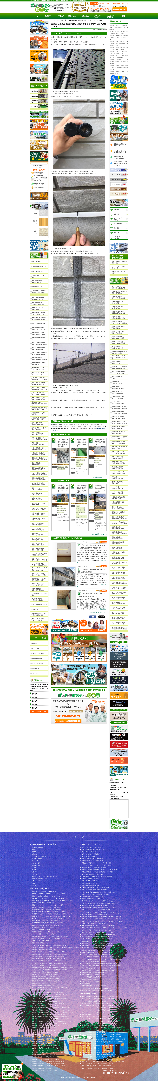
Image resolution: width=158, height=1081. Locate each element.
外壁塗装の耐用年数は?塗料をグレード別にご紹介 (39, 328)
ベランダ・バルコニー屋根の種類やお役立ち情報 (39, 554)
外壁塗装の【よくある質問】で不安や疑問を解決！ (45, 891)
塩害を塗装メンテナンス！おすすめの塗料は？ (39, 584)
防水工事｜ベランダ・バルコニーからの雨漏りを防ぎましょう (98, 901)
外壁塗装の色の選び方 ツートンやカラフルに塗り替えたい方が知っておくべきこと (53, 900)
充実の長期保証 (36, 865)
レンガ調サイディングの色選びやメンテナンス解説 (39, 378)
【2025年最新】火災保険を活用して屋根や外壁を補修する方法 (98, 876)
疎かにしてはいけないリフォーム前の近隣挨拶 (118, 342)
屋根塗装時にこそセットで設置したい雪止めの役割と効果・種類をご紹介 (101, 945)
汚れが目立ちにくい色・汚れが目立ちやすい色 (120, 151)
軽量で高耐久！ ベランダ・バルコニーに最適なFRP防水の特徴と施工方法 (51, 1019)
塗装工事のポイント (37, 271)
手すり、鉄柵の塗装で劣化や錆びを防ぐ (38, 524)
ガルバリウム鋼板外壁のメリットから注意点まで (118, 372)
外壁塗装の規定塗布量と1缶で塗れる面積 (118, 497)
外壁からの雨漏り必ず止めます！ (90, 878)
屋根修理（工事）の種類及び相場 (37, 308)
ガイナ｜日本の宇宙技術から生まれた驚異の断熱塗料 (96, 1025)
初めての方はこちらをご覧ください (91, 847)
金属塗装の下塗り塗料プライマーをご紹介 (118, 397)
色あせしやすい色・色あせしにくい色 (119, 157)
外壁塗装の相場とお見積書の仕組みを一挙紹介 (94, 867)
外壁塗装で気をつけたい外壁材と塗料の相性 (39, 614)
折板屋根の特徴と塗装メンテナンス (37, 498)
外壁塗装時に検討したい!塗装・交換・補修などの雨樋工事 (97, 943)
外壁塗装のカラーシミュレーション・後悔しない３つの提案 (47, 905)
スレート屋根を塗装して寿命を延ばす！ (92, 977)
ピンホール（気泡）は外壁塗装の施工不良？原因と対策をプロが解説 (49, 969)
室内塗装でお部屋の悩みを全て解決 (91, 898)
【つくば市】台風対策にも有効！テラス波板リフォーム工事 (119, 32)
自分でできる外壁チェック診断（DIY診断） (43, 934)
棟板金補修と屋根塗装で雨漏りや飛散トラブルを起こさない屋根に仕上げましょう (53, 1012)
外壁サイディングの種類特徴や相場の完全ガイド (39, 383)
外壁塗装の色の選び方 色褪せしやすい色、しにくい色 (46, 896)
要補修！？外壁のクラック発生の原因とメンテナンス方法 (47, 961)
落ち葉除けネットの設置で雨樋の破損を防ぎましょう (96, 948)
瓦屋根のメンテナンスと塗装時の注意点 (39, 503)
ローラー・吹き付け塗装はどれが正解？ (117, 492)
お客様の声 (60, 16)
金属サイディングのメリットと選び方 (37, 488)
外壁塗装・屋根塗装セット (39, 101)
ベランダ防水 (39, 106)
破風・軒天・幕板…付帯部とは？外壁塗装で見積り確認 (96, 930)
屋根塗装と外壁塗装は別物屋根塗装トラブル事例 (39, 408)
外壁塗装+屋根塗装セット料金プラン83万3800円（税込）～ (97, 863)
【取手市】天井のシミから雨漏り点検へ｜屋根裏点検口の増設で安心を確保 (119, 27)
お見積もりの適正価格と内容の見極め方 (118, 327)
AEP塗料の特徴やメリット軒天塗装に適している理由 (119, 628)
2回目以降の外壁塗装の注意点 (117, 382)
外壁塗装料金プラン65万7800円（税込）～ (93, 858)
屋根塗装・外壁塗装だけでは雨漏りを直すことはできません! (47, 925)
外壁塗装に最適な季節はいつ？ (39, 338)
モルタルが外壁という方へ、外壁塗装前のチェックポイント (97, 1063)
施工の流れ (85, 16)
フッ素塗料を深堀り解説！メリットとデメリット (119, 598)
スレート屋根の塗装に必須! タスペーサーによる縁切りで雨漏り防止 (49, 987)
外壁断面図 (35, 609)
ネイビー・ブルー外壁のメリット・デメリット (118, 567)
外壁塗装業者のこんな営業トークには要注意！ (119, 437)
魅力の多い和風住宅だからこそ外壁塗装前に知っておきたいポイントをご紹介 (102, 921)
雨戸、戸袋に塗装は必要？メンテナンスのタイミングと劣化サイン (99, 968)
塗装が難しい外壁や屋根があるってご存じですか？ (119, 447)
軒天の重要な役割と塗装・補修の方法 (37, 433)
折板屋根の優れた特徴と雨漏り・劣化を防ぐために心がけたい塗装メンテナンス (103, 916)
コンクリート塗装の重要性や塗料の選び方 (38, 544)
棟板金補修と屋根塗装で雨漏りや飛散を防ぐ (39, 549)
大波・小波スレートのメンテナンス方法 (38, 619)
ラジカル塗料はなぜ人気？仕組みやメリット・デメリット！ (47, 1068)
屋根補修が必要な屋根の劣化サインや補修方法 (39, 468)
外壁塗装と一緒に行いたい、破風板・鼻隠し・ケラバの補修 (97, 932)
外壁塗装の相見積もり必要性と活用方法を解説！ (119, 312)
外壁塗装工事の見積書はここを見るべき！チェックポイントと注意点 (100, 869)
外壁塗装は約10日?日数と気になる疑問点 (118, 337)
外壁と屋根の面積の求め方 (39, 604)
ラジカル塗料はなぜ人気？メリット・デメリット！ (119, 623)
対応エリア (35, 872)
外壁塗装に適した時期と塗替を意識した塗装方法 (39, 333)
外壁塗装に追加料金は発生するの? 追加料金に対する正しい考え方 (99, 907)
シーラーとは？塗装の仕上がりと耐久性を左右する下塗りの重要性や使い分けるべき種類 (105, 1057)
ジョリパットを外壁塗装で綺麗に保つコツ (119, 487)
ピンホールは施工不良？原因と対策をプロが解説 (39, 393)
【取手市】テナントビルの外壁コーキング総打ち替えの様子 (119, 52)
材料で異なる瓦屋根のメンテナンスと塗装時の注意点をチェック (99, 925)
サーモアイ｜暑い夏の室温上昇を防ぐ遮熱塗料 (94, 1001)
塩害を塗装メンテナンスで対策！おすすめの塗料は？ (45, 1027)
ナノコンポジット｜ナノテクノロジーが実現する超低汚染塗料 (98, 1016)
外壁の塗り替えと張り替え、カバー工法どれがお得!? (118, 357)
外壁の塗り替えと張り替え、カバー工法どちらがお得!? (46, 938)
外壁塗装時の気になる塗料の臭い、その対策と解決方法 (46, 920)
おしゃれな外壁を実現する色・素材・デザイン (119, 562)
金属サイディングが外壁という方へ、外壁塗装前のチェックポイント (100, 1068)
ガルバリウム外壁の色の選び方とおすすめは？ (44, 949)
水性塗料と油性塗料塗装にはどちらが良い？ (118, 467)
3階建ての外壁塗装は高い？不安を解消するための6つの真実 (47, 922)
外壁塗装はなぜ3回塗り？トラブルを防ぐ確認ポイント (46, 976)
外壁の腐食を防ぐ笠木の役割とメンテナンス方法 (39, 448)
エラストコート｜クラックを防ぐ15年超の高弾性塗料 (96, 1019)
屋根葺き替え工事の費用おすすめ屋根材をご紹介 (39, 313)
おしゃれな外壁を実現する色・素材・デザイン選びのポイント (48, 1048)
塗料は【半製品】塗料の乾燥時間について (39, 589)
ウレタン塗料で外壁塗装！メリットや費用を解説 (39, 348)
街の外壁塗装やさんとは (38, 847)
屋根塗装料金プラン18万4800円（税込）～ (93, 860)
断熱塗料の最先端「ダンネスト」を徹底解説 (119, 532)
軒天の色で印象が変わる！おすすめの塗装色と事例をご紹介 (97, 936)
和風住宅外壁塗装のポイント (117, 477)
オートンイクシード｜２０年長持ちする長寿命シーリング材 (97, 1030)
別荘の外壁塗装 (86, 983)
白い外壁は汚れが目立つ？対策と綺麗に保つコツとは (119, 583)
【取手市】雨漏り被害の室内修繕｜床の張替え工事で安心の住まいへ (119, 37)
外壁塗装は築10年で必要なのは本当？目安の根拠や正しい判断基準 (49, 911)
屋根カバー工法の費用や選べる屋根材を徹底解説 (39, 318)
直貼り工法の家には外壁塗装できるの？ (117, 457)
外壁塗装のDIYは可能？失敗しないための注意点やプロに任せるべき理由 (50, 936)
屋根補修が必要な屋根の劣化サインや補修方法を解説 (96, 950)
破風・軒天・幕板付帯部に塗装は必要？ (38, 423)
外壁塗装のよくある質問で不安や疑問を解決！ (119, 292)
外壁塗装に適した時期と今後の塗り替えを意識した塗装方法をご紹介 (49, 954)
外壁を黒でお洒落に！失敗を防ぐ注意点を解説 (118, 577)
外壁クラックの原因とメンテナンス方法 (38, 373)
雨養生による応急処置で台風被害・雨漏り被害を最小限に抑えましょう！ (51, 1039)
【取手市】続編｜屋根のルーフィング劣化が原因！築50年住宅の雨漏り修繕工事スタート (119, 43)
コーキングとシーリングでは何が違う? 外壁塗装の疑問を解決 (48, 996)
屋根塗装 (39, 96)
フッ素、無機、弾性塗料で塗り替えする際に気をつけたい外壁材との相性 (51, 1007)
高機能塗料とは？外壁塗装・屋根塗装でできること (39, 404)
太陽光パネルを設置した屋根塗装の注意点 (118, 512)
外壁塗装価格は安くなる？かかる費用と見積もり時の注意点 (97, 872)
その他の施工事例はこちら (98, 477)
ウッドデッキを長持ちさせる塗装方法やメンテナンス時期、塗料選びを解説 (101, 959)
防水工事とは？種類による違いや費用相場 (39, 559)
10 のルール (35, 860)
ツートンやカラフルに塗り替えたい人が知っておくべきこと (120, 163)
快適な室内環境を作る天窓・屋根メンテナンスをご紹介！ (97, 939)
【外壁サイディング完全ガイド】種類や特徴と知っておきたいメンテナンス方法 (52, 965)
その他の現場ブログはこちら (98, 612)
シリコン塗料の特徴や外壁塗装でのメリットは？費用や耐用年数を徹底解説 (101, 1032)
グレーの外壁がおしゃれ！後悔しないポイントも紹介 (119, 572)
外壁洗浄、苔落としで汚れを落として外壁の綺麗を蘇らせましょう (99, 970)
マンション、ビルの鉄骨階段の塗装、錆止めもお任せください (98, 954)
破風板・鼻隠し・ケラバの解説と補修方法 (39, 428)
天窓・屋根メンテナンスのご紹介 (38, 443)
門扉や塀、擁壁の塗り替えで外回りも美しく (93, 896)
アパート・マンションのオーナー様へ (118, 267)
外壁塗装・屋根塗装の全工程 (89, 856)
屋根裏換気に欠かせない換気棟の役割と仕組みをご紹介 (46, 1025)
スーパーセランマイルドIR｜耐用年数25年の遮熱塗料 (96, 1003)
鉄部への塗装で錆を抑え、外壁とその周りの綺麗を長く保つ (97, 952)
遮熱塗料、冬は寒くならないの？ (90, 1043)
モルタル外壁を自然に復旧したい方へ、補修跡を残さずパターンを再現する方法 (52, 967)
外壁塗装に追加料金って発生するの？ (117, 307)
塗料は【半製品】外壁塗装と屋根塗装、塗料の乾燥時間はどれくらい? (50, 992)
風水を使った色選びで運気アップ (120, 144)
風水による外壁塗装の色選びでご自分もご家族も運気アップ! (47, 907)
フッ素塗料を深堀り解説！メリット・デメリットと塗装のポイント (49, 1063)
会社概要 (122, 16)
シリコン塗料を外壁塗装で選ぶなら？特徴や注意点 (39, 353)
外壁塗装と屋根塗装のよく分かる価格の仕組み (94, 849)
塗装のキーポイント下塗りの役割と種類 (117, 392)
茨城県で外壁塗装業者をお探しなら (41, 878)
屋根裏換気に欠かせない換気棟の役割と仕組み (39, 579)
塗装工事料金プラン (97, 16)
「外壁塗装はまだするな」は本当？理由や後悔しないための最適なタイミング (52, 914)
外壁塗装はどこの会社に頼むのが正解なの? (43, 990)
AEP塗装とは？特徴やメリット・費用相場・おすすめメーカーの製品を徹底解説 (103, 1041)
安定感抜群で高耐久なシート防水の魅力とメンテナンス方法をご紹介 (49, 1023)
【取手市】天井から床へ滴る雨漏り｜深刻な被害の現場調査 (119, 48)
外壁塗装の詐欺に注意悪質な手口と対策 (118, 332)
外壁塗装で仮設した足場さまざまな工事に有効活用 (119, 422)
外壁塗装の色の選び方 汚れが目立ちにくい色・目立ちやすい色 (48, 898)
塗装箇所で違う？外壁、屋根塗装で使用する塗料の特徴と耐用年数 (99, 1045)
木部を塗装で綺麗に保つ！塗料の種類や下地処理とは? (119, 517)
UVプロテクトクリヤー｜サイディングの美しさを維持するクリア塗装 (100, 1021)
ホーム (36, 16)
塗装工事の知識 (36, 261)
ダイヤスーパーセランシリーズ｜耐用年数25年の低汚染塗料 (97, 1007)
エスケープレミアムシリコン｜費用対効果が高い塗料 (96, 1010)
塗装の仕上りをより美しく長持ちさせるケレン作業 (39, 398)
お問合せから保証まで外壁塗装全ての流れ (93, 854)
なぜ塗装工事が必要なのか (39, 266)
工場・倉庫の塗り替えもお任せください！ (119, 262)
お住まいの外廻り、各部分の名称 (40, 940)
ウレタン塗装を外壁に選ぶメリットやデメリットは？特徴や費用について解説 (102, 1036)
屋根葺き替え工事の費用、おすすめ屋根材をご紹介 (95, 887)
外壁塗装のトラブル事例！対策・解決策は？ (119, 552)
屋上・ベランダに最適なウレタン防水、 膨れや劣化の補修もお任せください (51, 1021)
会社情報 (34, 869)
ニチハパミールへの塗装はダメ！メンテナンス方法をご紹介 (47, 1032)
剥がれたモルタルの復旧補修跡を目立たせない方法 (39, 388)
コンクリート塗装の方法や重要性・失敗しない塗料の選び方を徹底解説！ (101, 965)
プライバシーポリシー (38, 663)
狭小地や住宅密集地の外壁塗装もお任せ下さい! (39, 483)
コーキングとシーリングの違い (39, 594)
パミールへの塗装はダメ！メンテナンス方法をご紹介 (119, 522)
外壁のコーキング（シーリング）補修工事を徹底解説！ (96, 910)
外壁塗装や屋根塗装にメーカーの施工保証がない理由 (119, 412)
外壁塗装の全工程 (37, 286)
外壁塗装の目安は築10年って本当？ (37, 281)
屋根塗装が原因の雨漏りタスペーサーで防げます (39, 478)
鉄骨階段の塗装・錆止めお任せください (39, 518)
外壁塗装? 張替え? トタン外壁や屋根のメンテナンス (95, 914)
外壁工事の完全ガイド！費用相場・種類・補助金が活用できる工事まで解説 (51, 916)
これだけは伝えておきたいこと (40, 856)
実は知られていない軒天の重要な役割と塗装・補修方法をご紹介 (99, 934)
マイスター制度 (36, 863)
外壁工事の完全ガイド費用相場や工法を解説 (38, 298)
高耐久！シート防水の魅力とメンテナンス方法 (39, 574)
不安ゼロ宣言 (35, 867)
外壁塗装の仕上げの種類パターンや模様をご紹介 (118, 608)
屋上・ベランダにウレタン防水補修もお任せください (39, 569)
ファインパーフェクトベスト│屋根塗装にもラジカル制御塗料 (98, 998)
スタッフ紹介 (35, 648)
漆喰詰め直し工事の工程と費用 (117, 482)
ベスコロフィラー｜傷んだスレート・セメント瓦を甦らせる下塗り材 (100, 1005)
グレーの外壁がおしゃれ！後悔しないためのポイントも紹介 (47, 1052)
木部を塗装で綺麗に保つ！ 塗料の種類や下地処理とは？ (46, 1030)
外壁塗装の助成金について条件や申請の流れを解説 (95, 905)
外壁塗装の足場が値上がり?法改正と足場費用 (119, 427)
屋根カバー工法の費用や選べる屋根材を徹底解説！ (95, 889)
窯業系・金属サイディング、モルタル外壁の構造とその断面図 (48, 1003)
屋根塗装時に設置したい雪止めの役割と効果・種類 (39, 458)
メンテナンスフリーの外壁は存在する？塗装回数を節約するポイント (49, 945)
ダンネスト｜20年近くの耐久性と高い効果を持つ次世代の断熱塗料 (99, 1023)
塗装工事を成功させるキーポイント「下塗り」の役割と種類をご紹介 (100, 1059)
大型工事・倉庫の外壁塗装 (89, 979)
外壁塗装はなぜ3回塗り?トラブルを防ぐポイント (39, 418)
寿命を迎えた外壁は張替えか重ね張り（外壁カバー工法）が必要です (100, 892)
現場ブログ (60, 20)
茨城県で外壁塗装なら (38, 653)
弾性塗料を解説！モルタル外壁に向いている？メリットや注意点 (48, 1065)
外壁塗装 (39, 91)
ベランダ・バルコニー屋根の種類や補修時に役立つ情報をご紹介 (48, 1014)
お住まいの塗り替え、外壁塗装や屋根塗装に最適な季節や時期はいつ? (50, 956)
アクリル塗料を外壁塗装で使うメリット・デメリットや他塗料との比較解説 (101, 1034)
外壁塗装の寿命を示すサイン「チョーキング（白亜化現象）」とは (49, 958)
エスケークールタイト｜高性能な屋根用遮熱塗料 (94, 1012)
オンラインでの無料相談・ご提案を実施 (118, 287)
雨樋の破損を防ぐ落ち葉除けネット (37, 463)
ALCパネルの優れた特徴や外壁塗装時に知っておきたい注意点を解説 (49, 998)
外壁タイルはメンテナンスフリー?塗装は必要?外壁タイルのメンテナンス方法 (102, 919)
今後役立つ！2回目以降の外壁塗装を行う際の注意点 (95, 894)
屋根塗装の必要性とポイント (89, 883)
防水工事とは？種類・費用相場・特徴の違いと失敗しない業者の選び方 (50, 1016)
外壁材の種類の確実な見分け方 (116, 362)
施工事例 (48, 16)
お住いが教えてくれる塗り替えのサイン (38, 276)
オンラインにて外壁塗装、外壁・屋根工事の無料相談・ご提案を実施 (100, 903)
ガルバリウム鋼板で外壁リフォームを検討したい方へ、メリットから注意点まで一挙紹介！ (55, 947)
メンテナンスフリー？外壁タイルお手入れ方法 (118, 472)
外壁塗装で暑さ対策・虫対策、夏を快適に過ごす (94, 985)
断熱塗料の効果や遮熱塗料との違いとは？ (118, 527)
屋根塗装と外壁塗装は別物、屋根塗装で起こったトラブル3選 (48, 985)
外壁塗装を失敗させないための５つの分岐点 (43, 902)
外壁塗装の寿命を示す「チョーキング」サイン (39, 368)
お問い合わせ (35, 668)
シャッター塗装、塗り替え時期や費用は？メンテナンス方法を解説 (99, 963)
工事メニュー (72, 16)
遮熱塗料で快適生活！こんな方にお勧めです (93, 1014)
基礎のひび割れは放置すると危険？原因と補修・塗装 (45, 1041)
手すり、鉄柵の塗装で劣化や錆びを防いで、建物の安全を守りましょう (100, 956)
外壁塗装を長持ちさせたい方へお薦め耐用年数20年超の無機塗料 (99, 1054)
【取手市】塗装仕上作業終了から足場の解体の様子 (119, 72)
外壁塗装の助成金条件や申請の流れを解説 (118, 297)
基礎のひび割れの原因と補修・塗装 (117, 547)
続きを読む (103, 609)
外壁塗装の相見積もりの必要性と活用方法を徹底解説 (45, 978)
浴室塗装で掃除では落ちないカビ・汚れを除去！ (94, 961)
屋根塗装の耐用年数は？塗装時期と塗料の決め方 (118, 557)
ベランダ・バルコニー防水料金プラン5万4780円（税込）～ (97, 865)
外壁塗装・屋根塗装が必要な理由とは (41, 929)
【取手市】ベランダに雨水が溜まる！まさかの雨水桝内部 (119, 56)
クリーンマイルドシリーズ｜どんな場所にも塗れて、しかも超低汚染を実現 (101, 1027)
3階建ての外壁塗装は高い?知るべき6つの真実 (119, 352)
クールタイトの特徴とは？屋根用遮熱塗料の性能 (119, 618)
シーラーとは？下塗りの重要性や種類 (118, 402)
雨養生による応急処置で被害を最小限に (118, 542)
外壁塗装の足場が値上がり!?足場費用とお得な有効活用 (96, 988)
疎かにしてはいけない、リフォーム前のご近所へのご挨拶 (47, 918)
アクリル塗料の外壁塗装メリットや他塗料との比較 (39, 343)
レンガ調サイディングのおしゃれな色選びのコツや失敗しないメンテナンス (51, 963)
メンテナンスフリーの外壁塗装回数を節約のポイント (119, 367)
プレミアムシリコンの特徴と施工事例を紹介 (118, 613)
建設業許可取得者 (37, 658)
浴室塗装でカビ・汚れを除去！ (37, 534)
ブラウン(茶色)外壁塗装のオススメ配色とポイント (119, 593)
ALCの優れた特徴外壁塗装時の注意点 (37, 599)
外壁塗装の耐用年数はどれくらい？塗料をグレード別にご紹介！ (48, 952)
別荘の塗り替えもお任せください (119, 272)
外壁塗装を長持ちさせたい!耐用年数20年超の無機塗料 (119, 407)
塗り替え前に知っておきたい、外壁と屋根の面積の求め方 (47, 1001)
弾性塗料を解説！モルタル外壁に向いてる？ (119, 603)
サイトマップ (35, 673)
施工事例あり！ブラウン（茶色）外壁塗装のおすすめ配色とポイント (49, 1061)
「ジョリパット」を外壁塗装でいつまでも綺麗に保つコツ (47, 1005)
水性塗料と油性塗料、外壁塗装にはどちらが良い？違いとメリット (99, 1052)
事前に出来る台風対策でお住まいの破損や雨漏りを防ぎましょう (48, 1036)
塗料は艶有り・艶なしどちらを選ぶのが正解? (118, 462)
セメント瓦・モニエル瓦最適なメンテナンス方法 (39, 508)
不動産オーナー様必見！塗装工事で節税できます (118, 417)
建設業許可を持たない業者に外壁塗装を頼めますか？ (45, 876)
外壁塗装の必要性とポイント (89, 881)
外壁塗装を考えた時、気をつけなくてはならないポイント (47, 974)
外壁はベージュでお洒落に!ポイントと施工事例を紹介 (119, 588)
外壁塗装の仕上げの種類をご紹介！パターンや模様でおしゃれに (48, 1070)
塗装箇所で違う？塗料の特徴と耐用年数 (118, 387)
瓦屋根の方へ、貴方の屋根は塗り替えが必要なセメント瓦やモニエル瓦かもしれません (104, 927)
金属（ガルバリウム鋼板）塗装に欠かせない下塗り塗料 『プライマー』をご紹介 (103, 1061)
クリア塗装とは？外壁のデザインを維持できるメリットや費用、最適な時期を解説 (103, 1039)
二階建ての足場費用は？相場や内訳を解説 (118, 432)
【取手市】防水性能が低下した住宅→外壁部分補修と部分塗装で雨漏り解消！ (119, 61)
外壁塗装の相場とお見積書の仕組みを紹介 (118, 317)
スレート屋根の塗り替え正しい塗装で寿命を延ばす (39, 473)
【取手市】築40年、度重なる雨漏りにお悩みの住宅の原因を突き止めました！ (119, 67)
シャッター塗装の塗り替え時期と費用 (37, 539)
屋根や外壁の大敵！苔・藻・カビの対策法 (118, 507)
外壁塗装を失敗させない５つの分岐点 (118, 302)
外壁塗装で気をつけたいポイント (39, 413)
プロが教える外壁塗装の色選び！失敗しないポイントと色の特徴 (48, 893)
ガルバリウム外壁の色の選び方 (117, 377)
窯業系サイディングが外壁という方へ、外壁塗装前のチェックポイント (100, 1065)
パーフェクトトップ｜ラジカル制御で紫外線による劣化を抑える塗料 (100, 996)
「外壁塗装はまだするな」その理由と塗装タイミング (39, 291)
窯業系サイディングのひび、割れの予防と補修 (118, 452)
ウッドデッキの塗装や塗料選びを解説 (38, 529)
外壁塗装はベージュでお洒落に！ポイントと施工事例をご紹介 (48, 1059)
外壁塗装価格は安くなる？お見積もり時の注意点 (39, 303)
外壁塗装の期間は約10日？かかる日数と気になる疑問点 (46, 909)
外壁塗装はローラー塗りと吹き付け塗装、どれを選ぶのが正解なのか (49, 994)
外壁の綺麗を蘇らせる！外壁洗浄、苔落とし (118, 502)
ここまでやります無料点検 (110, 16)
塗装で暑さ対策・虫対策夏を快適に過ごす (39, 363)
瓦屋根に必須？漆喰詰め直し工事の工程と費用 (94, 923)
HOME (53, 20)
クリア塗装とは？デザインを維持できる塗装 (39, 358)
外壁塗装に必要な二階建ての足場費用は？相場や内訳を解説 (97, 990)
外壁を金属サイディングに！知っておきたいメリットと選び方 (98, 912)
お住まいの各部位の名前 (39, 323)
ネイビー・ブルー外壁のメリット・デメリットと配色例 (46, 1050)
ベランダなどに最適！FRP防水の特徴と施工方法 (39, 564)
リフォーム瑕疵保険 (37, 858)
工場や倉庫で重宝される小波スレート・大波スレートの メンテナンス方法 (51, 1010)
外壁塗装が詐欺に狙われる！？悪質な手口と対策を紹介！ (47, 981)
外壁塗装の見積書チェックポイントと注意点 (119, 322)
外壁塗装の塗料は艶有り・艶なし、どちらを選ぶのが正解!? (97, 1050)
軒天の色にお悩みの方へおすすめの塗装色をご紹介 (39, 438)
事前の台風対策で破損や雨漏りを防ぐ (117, 537)
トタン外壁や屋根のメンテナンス (37, 493)
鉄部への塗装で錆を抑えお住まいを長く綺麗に (39, 513)
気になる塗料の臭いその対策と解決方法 (117, 347)
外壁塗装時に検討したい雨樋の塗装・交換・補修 (39, 453)
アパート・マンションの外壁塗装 (90, 981)
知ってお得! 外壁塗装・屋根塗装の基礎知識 (43, 927)
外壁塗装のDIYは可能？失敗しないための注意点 (118, 442)
